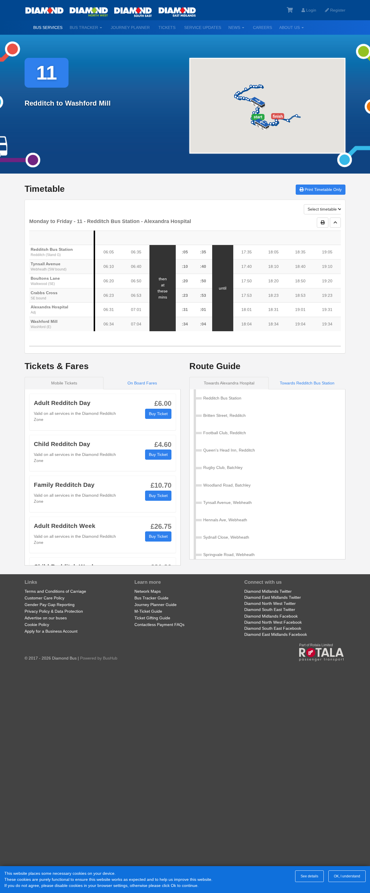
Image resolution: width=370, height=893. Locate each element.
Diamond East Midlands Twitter (272, 597)
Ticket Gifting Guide (152, 618)
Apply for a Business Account (51, 631)
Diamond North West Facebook (273, 622)
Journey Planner (130, 27)
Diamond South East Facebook (272, 628)
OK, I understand (347, 876)
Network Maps (147, 591)
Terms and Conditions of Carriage (55, 591)
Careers (262, 27)
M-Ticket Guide (148, 611)
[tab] (229, 383)
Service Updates (202, 27)
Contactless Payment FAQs (159, 624)
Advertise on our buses (46, 618)
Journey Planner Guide (155, 604)
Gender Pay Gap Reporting (50, 604)
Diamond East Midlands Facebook (275, 634)
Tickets (166, 27)
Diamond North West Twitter (270, 603)
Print (323, 189)
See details (309, 876)
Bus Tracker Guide (151, 598)
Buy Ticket (158, 413)
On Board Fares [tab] (142, 383)
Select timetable (323, 209)
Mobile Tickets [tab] (64, 383)
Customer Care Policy (44, 598)
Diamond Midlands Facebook (271, 616)
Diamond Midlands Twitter (268, 591)
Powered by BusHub (98, 658)
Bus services (47, 27)
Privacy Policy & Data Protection (54, 611)
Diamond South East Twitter (269, 609)
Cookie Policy (37, 624)
